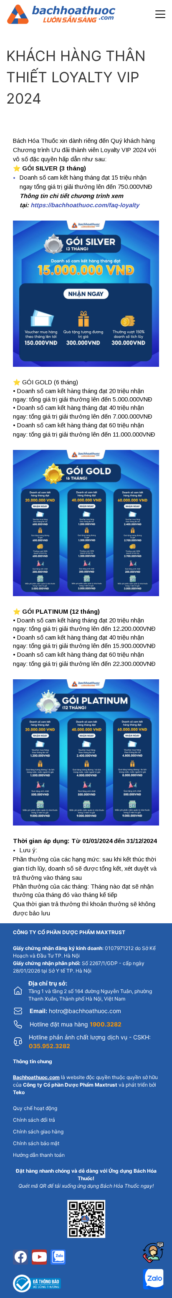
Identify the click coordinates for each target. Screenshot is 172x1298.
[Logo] (61, 14)
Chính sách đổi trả (34, 1120)
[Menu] (160, 14)
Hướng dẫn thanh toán (39, 1155)
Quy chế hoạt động (35, 1108)
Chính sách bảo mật (36, 1143)
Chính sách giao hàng (38, 1131)
